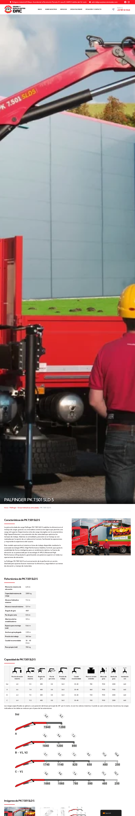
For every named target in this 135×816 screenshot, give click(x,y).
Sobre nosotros (51, 9)
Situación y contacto (93, 9)
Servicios (63, 9)
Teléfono (120, 8)
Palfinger (13, 508)
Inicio (40, 9)
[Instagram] (129, 2)
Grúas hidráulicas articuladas (28, 508)
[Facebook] (125, 2)
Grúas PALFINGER (76, 9)
